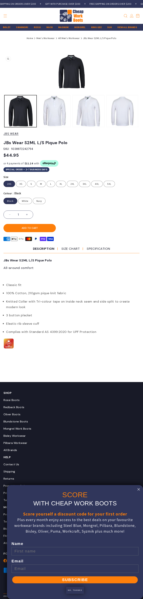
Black (10, 201)
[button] (11, 16)
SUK (106, 27)
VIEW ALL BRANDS (123, 27)
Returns (8, 478)
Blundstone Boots (15, 421)
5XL (109, 183)
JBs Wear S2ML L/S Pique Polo (99, 38)
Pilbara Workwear (15, 443)
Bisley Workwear (14, 436)
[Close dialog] (138, 489)
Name (17, 543)
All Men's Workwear (69, 38)
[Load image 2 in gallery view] (54, 111)
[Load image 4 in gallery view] (122, 111)
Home (30, 38)
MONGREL (76, 27)
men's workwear (45, 38)
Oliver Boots (11, 414)
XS (21, 183)
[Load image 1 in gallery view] (20, 111)
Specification (98, 249)
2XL (72, 183)
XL (61, 183)
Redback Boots (13, 407)
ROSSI (33, 27)
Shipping (9, 471)
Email (18, 561)
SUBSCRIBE (75, 580)
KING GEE (93, 27)
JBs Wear (10, 133)
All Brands (10, 450)
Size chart (70, 249)
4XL (97, 183)
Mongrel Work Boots (17, 428)
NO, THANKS (75, 590)
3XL (85, 183)
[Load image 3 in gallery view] (88, 111)
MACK (46, 27)
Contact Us (11, 464)
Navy (39, 201)
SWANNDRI (19, 27)
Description (44, 249)
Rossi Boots (11, 400)
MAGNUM (60, 27)
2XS (9, 183)
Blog (6, 529)
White (25, 201)
